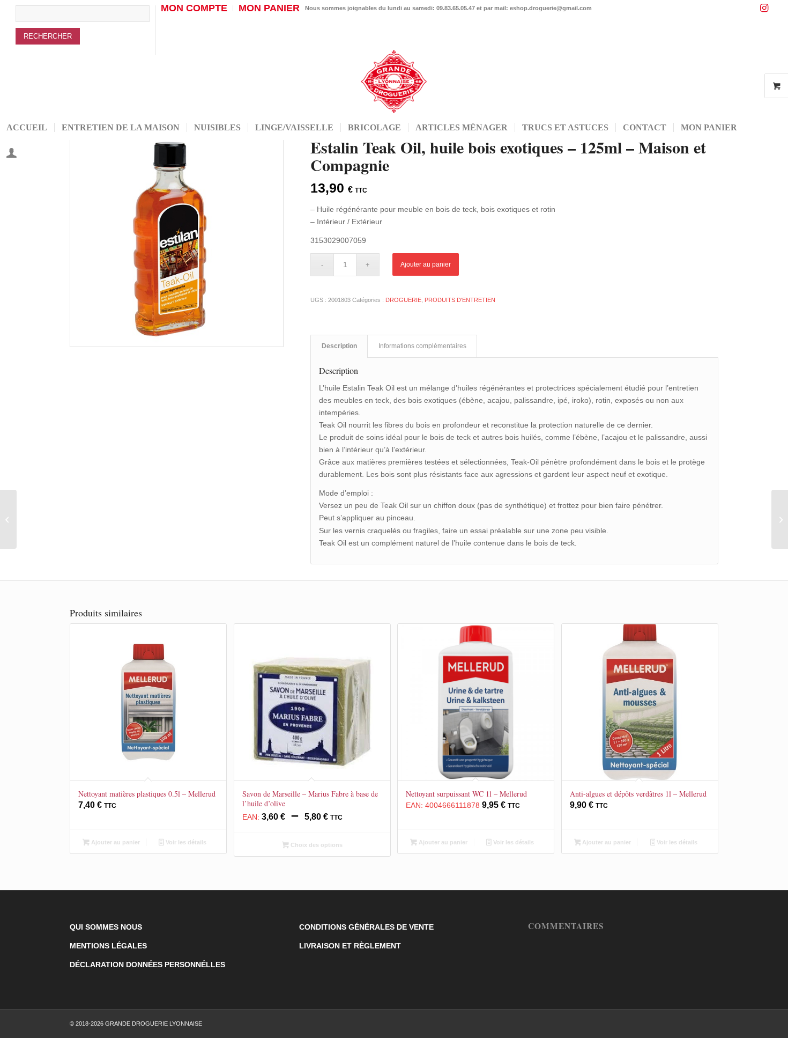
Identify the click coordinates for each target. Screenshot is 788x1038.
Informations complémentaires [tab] (422, 346)
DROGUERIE (403, 300)
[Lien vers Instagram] (764, 8)
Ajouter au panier (425, 264)
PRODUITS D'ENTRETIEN (460, 300)
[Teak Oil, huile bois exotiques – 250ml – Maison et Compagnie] (779, 519)
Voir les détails (185, 842)
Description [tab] (339, 346)
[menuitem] (85, 30)
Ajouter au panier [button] (115, 842)
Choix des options (316, 845)
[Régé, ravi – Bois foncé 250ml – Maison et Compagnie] (8, 519)
